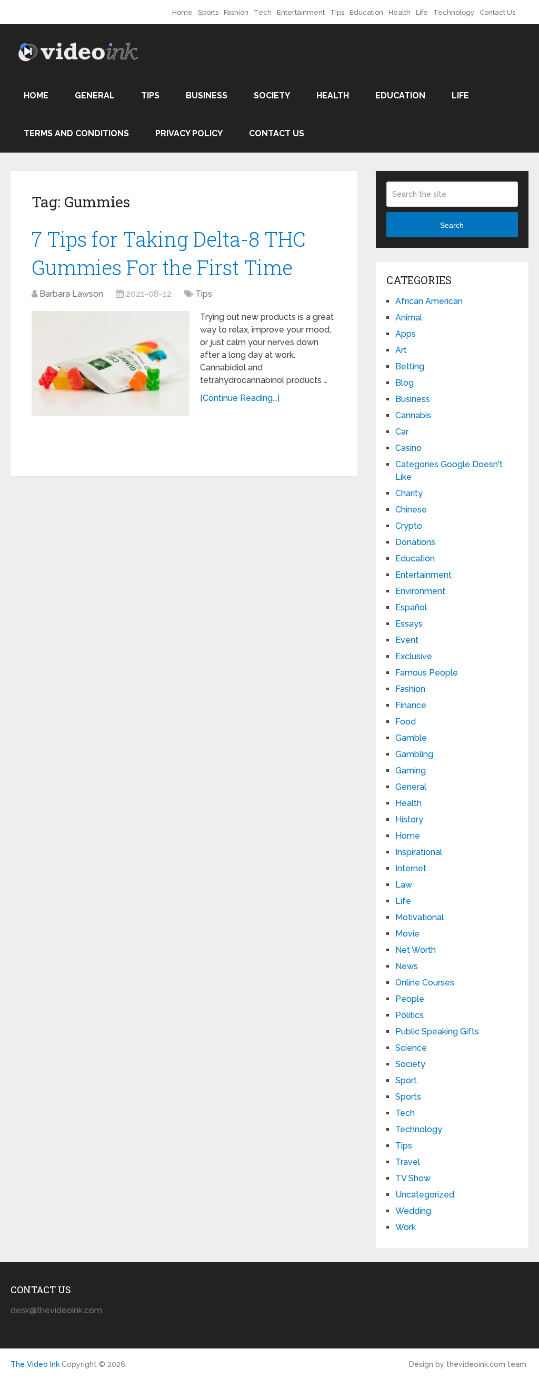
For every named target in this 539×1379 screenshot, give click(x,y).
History (409, 819)
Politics (409, 1015)
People (409, 999)
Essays (409, 624)
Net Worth (415, 950)
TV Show (413, 1178)
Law (403, 885)
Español (411, 607)
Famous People (426, 673)
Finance (410, 705)
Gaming (410, 771)
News (406, 966)
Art (401, 350)
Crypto (408, 526)
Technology (453, 12)
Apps (405, 334)
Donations (415, 542)
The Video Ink (35, 1364)
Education (366, 12)
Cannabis (413, 415)
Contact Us (497, 12)
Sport (406, 1080)
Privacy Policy (189, 133)
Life (422, 12)
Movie (407, 934)
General (95, 95)
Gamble (411, 738)
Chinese (411, 510)
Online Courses (424, 983)
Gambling (414, 754)
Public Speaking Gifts (437, 1031)
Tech (263, 12)
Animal (408, 318)
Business (206, 95)
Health (399, 12)
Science (411, 1048)
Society (272, 95)
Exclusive (413, 656)
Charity (409, 493)
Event (406, 640)
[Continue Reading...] (240, 398)
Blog (404, 383)
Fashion (236, 12)
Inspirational (418, 852)
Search (452, 225)
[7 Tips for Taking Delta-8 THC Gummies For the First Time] (110, 363)
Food (405, 722)
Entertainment (301, 12)
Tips (337, 12)
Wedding (413, 1211)
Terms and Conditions (76, 133)
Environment (420, 591)
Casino (408, 448)
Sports (208, 12)
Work (405, 1227)
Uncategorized (424, 1195)
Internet (410, 868)
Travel (407, 1162)
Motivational (419, 917)
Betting (409, 366)
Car (401, 432)
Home (182, 12)
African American (429, 301)
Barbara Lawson (71, 294)
